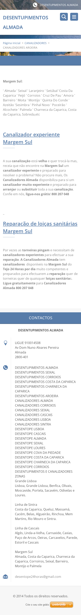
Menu (74, 17)
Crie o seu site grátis (37, 604)
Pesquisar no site (64, 17)
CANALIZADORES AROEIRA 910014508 (40, 60)
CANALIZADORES (36, 43)
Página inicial (11, 43)
